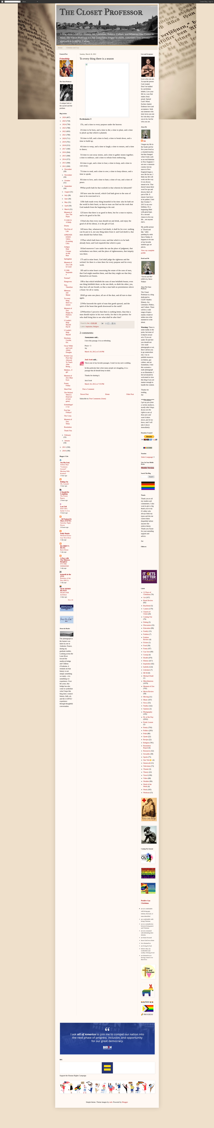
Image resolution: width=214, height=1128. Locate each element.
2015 (64, 156)
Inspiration (89, 326)
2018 (64, 145)
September (68, 186)
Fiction (145, 642)
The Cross (67, 416)
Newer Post (84, 394)
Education (146, 628)
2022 (64, 131)
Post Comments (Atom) (97, 399)
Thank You (68, 431)
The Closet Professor (101, 12)
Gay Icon (146, 652)
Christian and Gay (72, 48)
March (66, 209)
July (66, 195)
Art (144, 597)
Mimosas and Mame (67, 293)
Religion (96, 326)
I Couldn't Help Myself (67, 332)
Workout (146, 793)
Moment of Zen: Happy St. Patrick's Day (68, 312)
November (68, 175)
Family (145, 631)
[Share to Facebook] (112, 323)
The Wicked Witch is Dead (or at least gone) (68, 397)
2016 (64, 152)
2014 (64, 159)
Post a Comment (88, 389)
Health (145, 658)
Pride (145, 733)
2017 (64, 149)
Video (145, 778)
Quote (145, 736)
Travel (145, 775)
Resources (146, 751)
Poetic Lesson (148, 722)
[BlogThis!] (108, 323)
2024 (64, 124)
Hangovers (68, 281)
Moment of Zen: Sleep (68, 421)
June (66, 199)
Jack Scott (89, 360)
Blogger (125, 1102)
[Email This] (106, 323)
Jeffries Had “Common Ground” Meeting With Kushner (65, 469)
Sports (145, 757)
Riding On (64, 482)
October (67, 180)
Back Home (64, 550)
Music (145, 700)
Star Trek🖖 (147, 760)
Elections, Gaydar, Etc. (67, 340)
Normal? (67, 278)
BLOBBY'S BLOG (64, 547)
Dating (145, 622)
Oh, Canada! (64, 484)
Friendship (65, 58)
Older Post (130, 394)
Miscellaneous (148, 681)
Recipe (145, 740)
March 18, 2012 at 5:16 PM (94, 352)
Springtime (68, 259)
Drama (66, 226)
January (67, 441)
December (68, 169)
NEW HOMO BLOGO (65, 589)
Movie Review (148, 691)
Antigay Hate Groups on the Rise (67, 251)
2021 (64, 135)
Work (145, 790)
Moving (146, 697)
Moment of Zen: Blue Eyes (68, 378)
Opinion (146, 709)
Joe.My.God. (65, 463)
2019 (64, 142)
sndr (110, 1102)
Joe (144, 141)
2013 (64, 163)
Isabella (146, 667)
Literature (146, 670)
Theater (146, 769)
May (66, 202)
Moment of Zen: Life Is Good (68, 264)
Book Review (148, 600)
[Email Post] (102, 323)
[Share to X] (110, 323)
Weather (146, 781)
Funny (145, 648)
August (67, 192)
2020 (64, 138)
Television (146, 766)
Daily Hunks (65, 533)
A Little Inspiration (68, 272)
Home (60, 48)
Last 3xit (63, 506)
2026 (64, 117)
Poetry (145, 727)
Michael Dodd (148, 676)
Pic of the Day (148, 717)
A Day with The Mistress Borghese (65, 560)
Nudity (145, 706)
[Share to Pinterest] (115, 323)
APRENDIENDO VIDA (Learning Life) (68, 239)
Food (145, 645)
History (145, 661)
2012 (64, 166)
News (145, 703)
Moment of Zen (148, 686)
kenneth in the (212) (65, 575)
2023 (64, 128)
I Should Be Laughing (64, 493)
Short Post (67, 389)
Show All (70, 600)
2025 (64, 121)
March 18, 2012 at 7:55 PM (94, 384)
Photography (147, 712)
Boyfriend (146, 606)
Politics (145, 730)
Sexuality (146, 754)
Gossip (145, 655)
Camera (146, 609)
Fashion (146, 634)
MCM (145, 673)
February (67, 435)
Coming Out (147, 617)
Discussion (147, 625)
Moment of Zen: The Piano (68, 214)
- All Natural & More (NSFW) (66, 520)
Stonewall (146, 763)
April (66, 206)
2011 (64, 447)
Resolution (68, 427)
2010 (64, 451)
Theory (145, 772)
